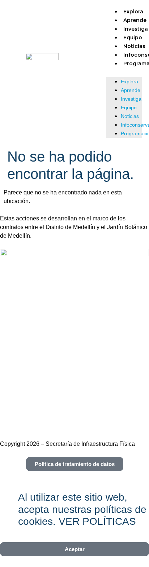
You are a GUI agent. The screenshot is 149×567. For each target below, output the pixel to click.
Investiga (131, 99)
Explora (133, 11)
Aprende (134, 20)
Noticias (134, 46)
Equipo (132, 37)
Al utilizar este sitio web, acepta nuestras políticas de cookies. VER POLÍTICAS (82, 509)
